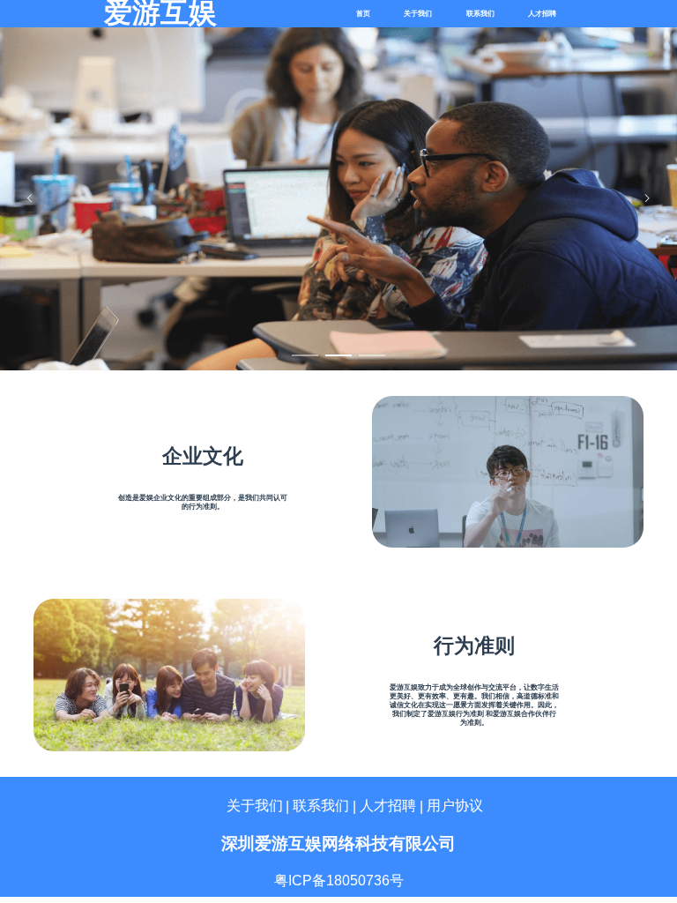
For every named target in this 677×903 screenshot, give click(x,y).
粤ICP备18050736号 (339, 880)
